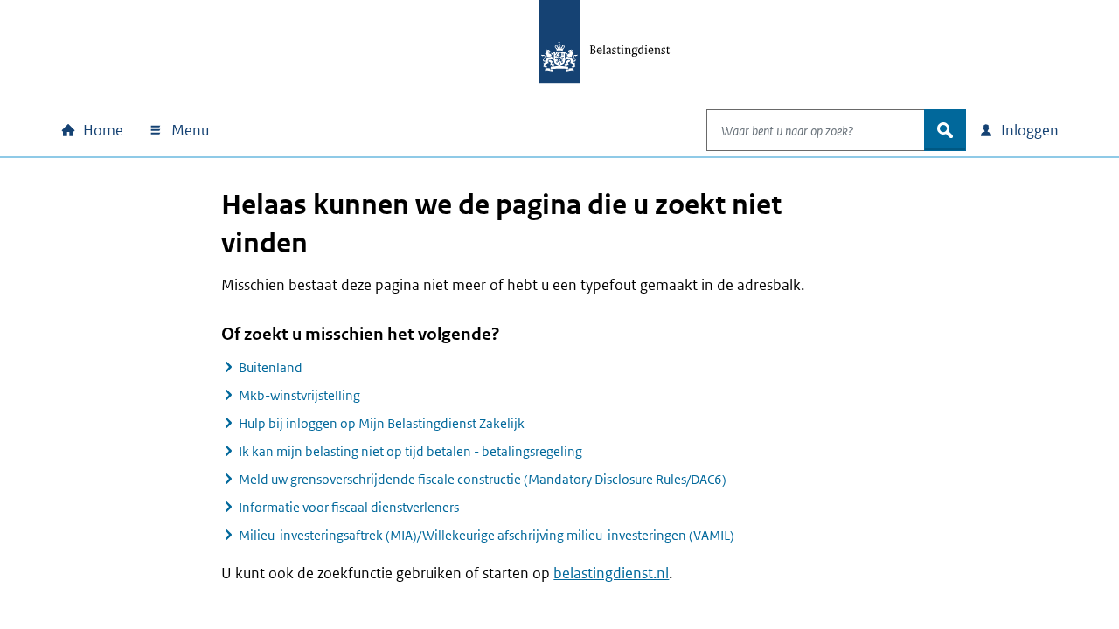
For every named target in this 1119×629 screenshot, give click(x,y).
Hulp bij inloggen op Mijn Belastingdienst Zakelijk (382, 423)
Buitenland (270, 367)
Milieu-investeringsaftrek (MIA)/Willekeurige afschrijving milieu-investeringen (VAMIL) (486, 535)
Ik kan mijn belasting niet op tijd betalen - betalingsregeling (410, 451)
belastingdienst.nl (611, 573)
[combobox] (815, 130)
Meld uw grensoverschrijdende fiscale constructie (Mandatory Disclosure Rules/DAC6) (482, 479)
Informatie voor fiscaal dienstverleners (349, 507)
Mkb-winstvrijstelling (299, 395)
